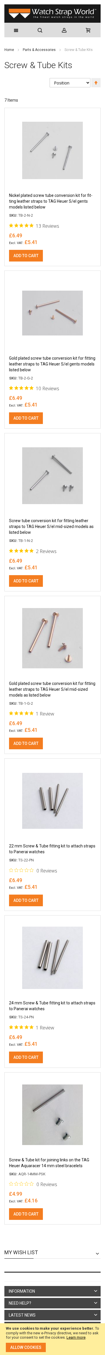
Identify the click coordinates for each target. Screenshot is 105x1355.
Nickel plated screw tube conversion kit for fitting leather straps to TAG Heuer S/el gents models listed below (50, 201)
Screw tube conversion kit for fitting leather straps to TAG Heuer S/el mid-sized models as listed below (51, 526)
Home (9, 50)
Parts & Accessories (40, 50)
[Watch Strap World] (52, 13)
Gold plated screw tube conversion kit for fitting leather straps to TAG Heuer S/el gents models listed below (52, 364)
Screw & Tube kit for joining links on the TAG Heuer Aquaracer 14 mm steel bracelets (49, 1163)
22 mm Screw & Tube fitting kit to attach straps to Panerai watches (52, 849)
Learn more (75, 1337)
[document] (52, 1339)
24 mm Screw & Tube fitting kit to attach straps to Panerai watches (52, 1006)
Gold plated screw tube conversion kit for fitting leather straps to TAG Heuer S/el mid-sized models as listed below (52, 689)
